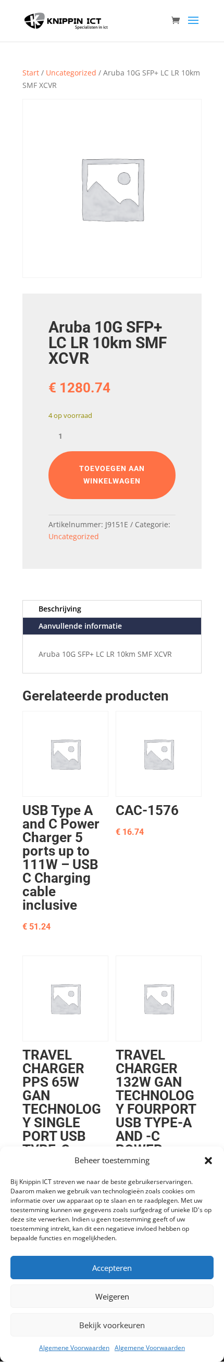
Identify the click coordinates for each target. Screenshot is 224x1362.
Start (30, 73)
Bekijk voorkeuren (112, 1325)
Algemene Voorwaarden (74, 1347)
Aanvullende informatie (80, 626)
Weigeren (112, 1296)
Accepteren (112, 1268)
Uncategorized (71, 73)
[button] (208, 1160)
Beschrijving (60, 609)
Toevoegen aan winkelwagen (112, 474)
